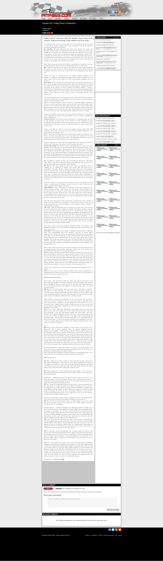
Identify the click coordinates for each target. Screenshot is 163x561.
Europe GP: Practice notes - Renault (106, 131)
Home (43, 18)
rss (116, 535)
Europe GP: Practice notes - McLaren (106, 123)
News (50, 18)
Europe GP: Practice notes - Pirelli (105, 128)
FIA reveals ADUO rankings (103, 39)
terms (120, 535)
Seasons (83, 18)
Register (113, 15)
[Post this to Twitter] (45, 33)
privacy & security (109, 535)
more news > (116, 37)
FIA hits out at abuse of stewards (105, 42)
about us (87, 535)
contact (100, 535)
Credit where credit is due (103, 59)
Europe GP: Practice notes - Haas (105, 120)
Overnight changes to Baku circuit (105, 118)
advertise (94, 535)
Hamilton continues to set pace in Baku (106, 139)
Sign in (119, 15)
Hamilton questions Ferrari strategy (105, 65)
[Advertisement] (81, 4)
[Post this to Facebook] (43, 33)
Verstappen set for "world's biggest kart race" (106, 52)
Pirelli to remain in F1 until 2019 (104, 136)
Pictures (92, 18)
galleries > (117, 145)
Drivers (58, 18)
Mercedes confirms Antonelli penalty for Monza (106, 48)
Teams (66, 18)
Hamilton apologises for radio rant (105, 45)
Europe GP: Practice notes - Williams (106, 126)
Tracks (74, 18)
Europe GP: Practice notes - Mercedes (106, 134)
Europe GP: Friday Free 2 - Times (105, 141)
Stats (101, 18)
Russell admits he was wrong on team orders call (106, 62)
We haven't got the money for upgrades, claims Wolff (107, 56)
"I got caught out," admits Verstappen (106, 68)
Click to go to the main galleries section (108, 232)
